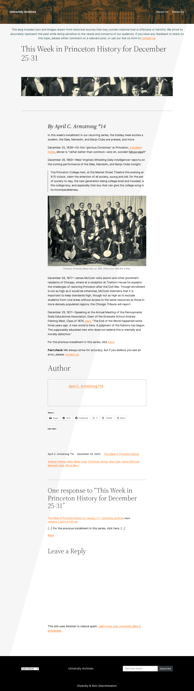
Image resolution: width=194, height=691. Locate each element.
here (111, 342)
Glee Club (114, 461)
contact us (72, 354)
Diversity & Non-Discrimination (97, 685)
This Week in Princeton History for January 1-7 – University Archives (86, 518)
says (88, 320)
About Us (162, 11)
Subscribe (178, 11)
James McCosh (130, 461)
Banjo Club (80, 461)
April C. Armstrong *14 (86, 386)
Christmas (93, 461)
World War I (72, 465)
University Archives (23, 11)
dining (104, 461)
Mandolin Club (56, 465)
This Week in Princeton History (121, 454)
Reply (51, 535)
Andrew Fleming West (60, 461)
